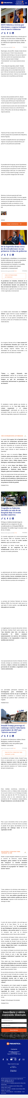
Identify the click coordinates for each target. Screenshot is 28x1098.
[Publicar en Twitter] (5, 33)
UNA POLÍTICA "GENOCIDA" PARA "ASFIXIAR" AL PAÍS (13, 753)
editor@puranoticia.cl (14, 1051)
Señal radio (19, 3)
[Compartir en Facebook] (7, 33)
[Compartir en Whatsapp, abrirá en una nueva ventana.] (10, 33)
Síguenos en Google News (14, 1053)
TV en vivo (19, 1)
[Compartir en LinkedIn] (13, 33)
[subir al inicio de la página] (25, 436)
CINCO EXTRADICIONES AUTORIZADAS (11, 276)
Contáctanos (14, 1052)
